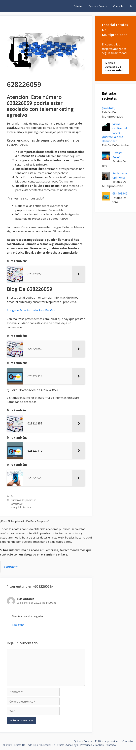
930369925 (17, 503)
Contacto (118, 6)
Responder (18, 624)
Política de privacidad (107, 741)
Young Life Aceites (21, 507)
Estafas (77, 6)
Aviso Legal (72, 745)
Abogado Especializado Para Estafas (31, 310)
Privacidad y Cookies (92, 745)
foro (13, 496)
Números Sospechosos (23, 500)
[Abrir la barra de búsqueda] (131, 6)
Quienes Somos (98, 6)
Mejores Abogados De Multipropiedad (114, 66)
